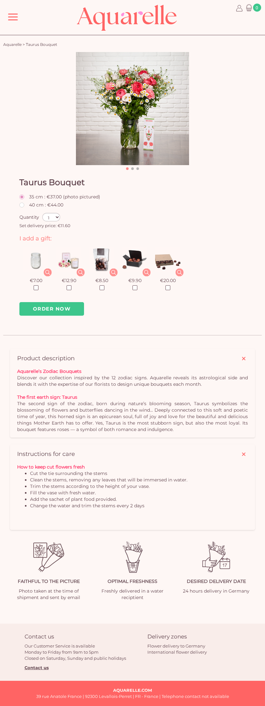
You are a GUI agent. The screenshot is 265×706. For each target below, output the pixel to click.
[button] (127, 168)
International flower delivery (177, 652)
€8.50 (101, 280)
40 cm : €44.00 (46, 205)
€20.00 (168, 280)
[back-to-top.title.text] (257, 643)
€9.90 (135, 280)
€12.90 (69, 280)
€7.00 (36, 280)
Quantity (29, 217)
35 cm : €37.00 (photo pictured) (64, 197)
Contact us (37, 667)
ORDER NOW (52, 309)
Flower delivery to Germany (176, 645)
